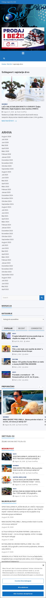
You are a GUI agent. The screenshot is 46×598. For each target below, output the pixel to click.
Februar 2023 (6, 260)
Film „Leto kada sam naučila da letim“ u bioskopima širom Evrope (27, 350)
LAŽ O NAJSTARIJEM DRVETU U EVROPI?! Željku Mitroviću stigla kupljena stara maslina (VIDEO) (21, 108)
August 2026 (6, 136)
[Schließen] (43, 565)
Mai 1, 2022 (17, 354)
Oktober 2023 (7, 236)
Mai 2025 (5, 181)
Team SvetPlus (22, 112)
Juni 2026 (5, 142)
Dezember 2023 (7, 231)
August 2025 (6, 172)
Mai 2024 (5, 216)
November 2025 (7, 163)
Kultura (15, 346)
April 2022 (5, 289)
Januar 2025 (6, 192)
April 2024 (5, 219)
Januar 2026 (6, 157)
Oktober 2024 (7, 201)
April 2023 (5, 254)
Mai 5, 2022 (17, 380)
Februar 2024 (6, 225)
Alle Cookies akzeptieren (23, 594)
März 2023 (5, 257)
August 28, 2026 (10, 425)
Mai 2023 (5, 251)
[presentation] (39, 387)
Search (41, 297)
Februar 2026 (6, 154)
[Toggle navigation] (23, 53)
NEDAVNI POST (8, 448)
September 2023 (8, 239)
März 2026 (5, 151)
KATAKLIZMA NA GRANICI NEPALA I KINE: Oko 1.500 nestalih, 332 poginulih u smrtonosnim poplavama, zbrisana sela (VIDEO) (23, 546)
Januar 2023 (6, 263)
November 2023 (7, 233)
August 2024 (6, 207)
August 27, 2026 (20, 485)
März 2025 (5, 186)
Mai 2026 (5, 145)
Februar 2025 (6, 189)
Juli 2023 (5, 245)
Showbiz (5, 104)
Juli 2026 (5, 139)
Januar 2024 (6, 228)
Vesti (14, 333)
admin (28, 341)
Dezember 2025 (7, 160)
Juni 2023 (5, 248)
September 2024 (8, 204)
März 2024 (5, 222)
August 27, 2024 (8, 112)
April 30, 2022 (18, 341)
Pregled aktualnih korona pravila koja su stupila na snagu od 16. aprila (28, 337)
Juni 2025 (5, 178)
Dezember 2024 (7, 195)
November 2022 (7, 269)
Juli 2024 (5, 210)
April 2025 (5, 183)
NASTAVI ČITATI (8, 121)
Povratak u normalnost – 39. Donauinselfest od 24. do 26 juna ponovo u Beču (25, 377)
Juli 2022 (5, 280)
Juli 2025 (5, 175)
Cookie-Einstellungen (23, 581)
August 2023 (6, 242)
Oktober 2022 (7, 272)
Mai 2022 (5, 286)
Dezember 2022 (7, 266)
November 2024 (7, 198)
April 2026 (5, 148)
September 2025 (8, 169)
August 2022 (6, 278)
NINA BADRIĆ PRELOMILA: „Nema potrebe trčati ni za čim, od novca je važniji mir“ (23, 421)
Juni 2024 (5, 213)
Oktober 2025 (7, 166)
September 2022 (8, 275)
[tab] (8, 328)
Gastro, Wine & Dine (19, 477)
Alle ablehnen (23, 587)
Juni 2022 (5, 283)
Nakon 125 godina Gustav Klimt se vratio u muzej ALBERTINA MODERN (28, 363)
